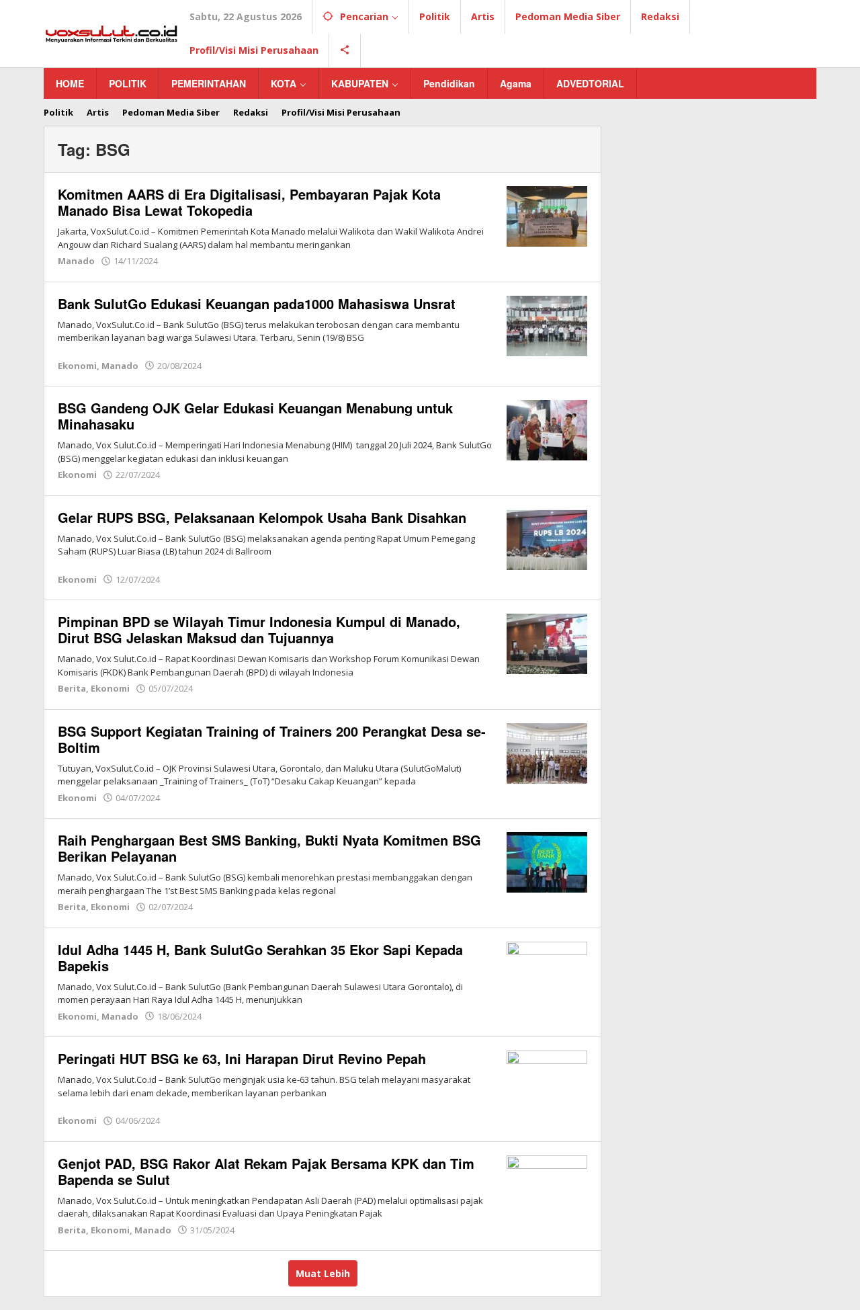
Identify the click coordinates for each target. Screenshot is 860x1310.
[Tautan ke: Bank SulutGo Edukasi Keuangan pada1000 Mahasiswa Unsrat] (547, 324)
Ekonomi (77, 366)
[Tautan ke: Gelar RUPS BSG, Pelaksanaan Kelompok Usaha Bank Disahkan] (547, 538)
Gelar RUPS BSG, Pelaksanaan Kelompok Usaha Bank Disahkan (264, 517)
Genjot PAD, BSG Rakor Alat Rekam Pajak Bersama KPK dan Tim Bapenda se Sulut (266, 1171)
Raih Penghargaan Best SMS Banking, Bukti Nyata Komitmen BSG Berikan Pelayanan (269, 848)
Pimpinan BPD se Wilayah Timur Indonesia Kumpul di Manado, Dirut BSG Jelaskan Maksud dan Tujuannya (259, 629)
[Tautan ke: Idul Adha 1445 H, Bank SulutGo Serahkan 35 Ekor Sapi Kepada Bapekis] (547, 970)
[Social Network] (345, 50)
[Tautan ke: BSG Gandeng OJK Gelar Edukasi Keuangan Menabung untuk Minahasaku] (547, 429)
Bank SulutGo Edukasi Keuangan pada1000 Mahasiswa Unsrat (259, 303)
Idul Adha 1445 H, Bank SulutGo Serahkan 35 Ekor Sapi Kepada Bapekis (260, 957)
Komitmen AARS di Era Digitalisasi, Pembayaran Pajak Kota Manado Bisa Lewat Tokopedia (249, 202)
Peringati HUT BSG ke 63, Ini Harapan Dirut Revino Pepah (244, 1058)
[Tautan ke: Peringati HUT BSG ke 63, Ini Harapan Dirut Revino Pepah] (547, 1079)
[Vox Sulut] (111, 32)
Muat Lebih (323, 1273)
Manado (76, 261)
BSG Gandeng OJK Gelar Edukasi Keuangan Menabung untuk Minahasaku (255, 416)
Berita (72, 688)
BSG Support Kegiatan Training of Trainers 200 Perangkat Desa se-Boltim (272, 739)
